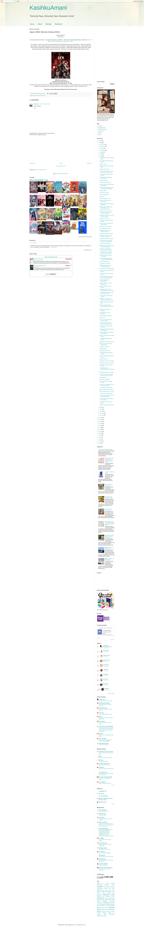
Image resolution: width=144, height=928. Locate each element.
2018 (99, 429)
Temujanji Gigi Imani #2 (105, 350)
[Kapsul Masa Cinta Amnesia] (74, 206)
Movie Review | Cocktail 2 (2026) (105, 700)
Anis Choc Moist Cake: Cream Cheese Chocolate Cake (106, 171)
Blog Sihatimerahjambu (104, 703)
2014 (99, 437)
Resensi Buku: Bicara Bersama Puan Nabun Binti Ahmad (107, 188)
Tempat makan (106, 912)
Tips (113, 912)
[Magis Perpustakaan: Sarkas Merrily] (82, 207)
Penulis (112, 902)
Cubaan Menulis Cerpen (105, 182)
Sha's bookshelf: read (39, 180)
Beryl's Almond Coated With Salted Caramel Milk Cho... (106, 241)
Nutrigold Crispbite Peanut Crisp (107, 341)
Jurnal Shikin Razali (103, 828)
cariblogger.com (102, 791)
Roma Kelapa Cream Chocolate (107, 391)
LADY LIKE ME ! (102, 738)
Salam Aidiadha (103, 348)
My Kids (105, 899)
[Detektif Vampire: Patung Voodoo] (50, 234)
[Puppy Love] (66, 221)
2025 (99, 142)
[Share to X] (53, 93)
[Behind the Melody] (82, 193)
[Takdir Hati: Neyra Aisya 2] (42, 206)
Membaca (100, 898)
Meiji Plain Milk (103, 377)
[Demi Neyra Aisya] (58, 206)
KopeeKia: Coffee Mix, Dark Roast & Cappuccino (106, 236)
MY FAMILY (100, 131)
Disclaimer (58, 24)
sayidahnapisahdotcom (104, 763)
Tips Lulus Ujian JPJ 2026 (104, 764)
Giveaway (112, 886)
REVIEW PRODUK (102, 129)
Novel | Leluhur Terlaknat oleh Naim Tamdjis (106, 224)
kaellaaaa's (101, 767)
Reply (35, 108)
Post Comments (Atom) (41, 169)
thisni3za (107, 688)
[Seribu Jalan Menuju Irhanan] (82, 233)
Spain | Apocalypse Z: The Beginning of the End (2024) (107, 290)
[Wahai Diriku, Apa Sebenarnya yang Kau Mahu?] (58, 192)
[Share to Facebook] (55, 93)
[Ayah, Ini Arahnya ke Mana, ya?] (50, 206)
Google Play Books (109, 888)
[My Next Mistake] (42, 234)
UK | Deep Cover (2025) (105, 263)
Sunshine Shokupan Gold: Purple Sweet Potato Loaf (106, 323)
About (40, 24)
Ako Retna (105, 683)
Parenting (112, 901)
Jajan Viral (102, 196)
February (102, 413)
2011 (99, 443)
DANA (100, 716)
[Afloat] (34, 220)
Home (32, 24)
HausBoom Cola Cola (104, 346)
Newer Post (32, 163)
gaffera (74, 924)
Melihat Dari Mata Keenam (40, 265)
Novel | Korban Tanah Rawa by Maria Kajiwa (107, 399)
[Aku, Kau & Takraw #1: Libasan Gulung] (50, 193)
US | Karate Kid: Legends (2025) (107, 268)
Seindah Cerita (102, 813)
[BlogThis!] (52, 93)
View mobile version (60, 166)
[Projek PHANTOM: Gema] (66, 207)
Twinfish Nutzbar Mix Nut (105, 198)
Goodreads (100, 888)
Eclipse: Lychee (103, 164)
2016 (99, 433)
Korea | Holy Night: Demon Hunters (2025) (106, 320)
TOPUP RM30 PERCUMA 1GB (105, 449)
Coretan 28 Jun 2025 (104, 169)
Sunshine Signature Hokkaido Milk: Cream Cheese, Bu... (106, 277)
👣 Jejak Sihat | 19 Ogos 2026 (109, 559)
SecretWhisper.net (103, 772)
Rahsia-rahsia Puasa (38, 259)
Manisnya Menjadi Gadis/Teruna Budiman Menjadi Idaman (109, 460)
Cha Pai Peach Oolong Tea (108, 510)
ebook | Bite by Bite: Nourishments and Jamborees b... (107, 369)
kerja (105, 915)
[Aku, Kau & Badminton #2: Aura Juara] (66, 192)
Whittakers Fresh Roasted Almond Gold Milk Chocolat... (107, 299)
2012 (99, 441)
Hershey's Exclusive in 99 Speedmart (105, 201)
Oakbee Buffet (111, 899)
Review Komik (105, 909)
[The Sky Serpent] (42, 220)
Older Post (89, 163)
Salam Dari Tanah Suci (103, 865)
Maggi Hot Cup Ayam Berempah (109, 497)
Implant (106, 890)
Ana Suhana (101, 817)
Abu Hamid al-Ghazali (39, 260)
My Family (100, 899)
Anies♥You (101, 712)
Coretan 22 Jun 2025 (104, 218)
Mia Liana (101, 760)
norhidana (105, 674)
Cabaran (106, 884)
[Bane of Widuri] (74, 220)
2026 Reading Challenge (105, 628)
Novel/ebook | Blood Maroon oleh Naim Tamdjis (106, 212)
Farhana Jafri (106, 655)
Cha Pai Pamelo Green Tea (108, 485)
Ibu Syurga (101, 793)
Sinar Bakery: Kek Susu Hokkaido (105, 313)
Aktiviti (98, 883)
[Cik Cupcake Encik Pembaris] (50, 219)
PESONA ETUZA (103, 802)
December (102, 144)
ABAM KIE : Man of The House (106, 751)
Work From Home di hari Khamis (105, 757)
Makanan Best (108, 895)
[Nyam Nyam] (74, 229)
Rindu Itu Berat (103, 190)
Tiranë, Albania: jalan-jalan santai (105, 714)
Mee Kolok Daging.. (103, 814)
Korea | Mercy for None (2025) (106, 238)
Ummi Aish (36, 104)
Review (99, 905)
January (102, 415)
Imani (102, 890)
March (101, 411)
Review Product (106, 911)
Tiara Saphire (102, 721)
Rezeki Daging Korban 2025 (106, 315)
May (101, 407)
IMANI (99, 134)
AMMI (100, 756)
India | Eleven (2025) (104, 192)
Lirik (113, 893)
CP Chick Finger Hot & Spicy (106, 387)
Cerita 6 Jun (102, 317)
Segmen (112, 911)
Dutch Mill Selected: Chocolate (106, 372)
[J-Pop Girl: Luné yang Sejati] (34, 206)
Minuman (112, 898)
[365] (42, 191)
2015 (99, 435)
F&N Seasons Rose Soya (105, 210)
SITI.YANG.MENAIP (103, 863)
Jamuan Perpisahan (104, 194)
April (101, 409)
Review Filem (43, 95)
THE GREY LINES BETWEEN (105, 777)
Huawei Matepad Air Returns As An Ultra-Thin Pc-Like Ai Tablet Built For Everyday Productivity (106, 824)
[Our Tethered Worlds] (34, 233)
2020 (99, 425)
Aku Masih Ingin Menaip (103, 744)
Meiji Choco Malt (103, 359)
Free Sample (106, 886)
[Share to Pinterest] (56, 93)
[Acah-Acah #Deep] (34, 193)
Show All (113, 785)
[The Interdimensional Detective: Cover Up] (58, 220)
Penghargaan (106, 902)
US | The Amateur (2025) (105, 228)
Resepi (112, 904)
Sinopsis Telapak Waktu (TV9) (105, 783)
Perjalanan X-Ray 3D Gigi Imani (107, 360)
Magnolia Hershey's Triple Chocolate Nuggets (105, 266)
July (101, 154)
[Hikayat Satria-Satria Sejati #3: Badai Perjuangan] (58, 234)
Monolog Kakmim (103, 708)
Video (105, 914)
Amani (107, 883)
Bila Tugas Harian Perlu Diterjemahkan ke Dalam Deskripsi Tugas (109, 523)
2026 (99, 140)
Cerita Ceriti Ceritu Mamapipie (106, 726)
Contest (112, 884)
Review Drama (104, 907)
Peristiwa (102, 904)
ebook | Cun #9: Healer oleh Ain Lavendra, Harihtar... (107, 385)
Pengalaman (100, 902)
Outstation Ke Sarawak (103, 761)
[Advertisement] (61, 149)
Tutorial (98, 914)
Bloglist (112, 883)
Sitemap (48, 24)
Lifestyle (109, 893)
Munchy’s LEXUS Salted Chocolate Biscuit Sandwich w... (106, 306)
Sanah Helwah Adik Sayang (104, 849)
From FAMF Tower (103, 843)
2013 (99, 439)
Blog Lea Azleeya (103, 822)
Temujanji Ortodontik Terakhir (106, 233)
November (102, 146)
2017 (99, 431)
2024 (99, 417)
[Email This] (50, 93)
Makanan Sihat (101, 896)
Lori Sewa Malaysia (103, 796)
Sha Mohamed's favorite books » (85, 236)
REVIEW (100, 126)
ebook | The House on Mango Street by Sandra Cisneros (106, 375)
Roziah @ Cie (106, 660)
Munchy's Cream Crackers (105, 226)
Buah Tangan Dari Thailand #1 (106, 389)
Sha (103, 630)
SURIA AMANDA (103, 810)
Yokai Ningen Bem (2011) (66, 41)
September (102, 150)
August (101, 152)
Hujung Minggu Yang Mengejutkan (104, 280)
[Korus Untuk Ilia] (74, 192)
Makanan (99, 894)
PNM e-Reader (102, 901)
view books (112, 639)
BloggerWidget (111, 693)
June (101, 156)
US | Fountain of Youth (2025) (106, 393)
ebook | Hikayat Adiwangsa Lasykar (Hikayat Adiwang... (106, 259)
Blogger (84, 924)
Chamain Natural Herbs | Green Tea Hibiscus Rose (107, 396)
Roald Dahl (54, 247)
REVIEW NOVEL (102, 127)
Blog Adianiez (102, 855)
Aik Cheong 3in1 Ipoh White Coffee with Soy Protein (106, 252)
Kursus (103, 893)
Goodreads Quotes (87, 249)
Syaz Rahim (106, 650)
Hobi (98, 890)
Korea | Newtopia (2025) (105, 243)
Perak (98, 904)
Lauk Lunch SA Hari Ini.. (103, 811)
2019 (99, 427)
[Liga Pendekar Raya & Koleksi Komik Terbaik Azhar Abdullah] (82, 219)
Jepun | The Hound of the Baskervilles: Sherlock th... (106, 249)
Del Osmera (37, 266)
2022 (99, 421)
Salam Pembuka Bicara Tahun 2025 (106, 856)
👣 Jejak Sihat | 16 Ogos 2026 (109, 548)
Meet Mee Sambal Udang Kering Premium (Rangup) (107, 246)
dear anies (105, 679)
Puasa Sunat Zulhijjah (105, 379)
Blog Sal (101, 733)
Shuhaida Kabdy (102, 848)
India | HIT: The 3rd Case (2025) (107, 362)
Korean (110, 891)
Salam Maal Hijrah (104, 180)
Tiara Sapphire (102, 782)
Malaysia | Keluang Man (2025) (107, 404)
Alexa (103, 883)
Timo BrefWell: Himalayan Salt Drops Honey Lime (106, 293)
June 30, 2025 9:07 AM (44, 104)
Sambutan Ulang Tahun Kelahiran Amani (105, 231)
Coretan (100, 886)
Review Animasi (36, 95)
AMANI (99, 132)
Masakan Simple (110, 896)
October (102, 148)
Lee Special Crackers (104, 261)
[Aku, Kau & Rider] (66, 232)
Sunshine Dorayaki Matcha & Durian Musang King (109, 536)
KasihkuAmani (48, 7)
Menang (107, 898)
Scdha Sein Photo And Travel (105, 867)
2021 (99, 423)
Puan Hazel (106, 664)
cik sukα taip (102, 851)
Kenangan (102, 891)
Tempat (99, 912)
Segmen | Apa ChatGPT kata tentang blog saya (106, 207)
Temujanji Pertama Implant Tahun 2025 (106, 256)
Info (110, 890)
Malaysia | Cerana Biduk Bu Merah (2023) (106, 344)
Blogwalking (100, 884)
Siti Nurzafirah (102, 859)
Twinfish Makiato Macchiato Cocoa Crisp (106, 178)
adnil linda (105, 669)
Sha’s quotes (33, 243)
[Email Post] (47, 93)
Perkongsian (108, 904)
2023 (99, 419)
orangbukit (101, 838)
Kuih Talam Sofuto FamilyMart (105, 852)
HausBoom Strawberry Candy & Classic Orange (107, 216)
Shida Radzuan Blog (103, 743)
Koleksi (106, 891)
